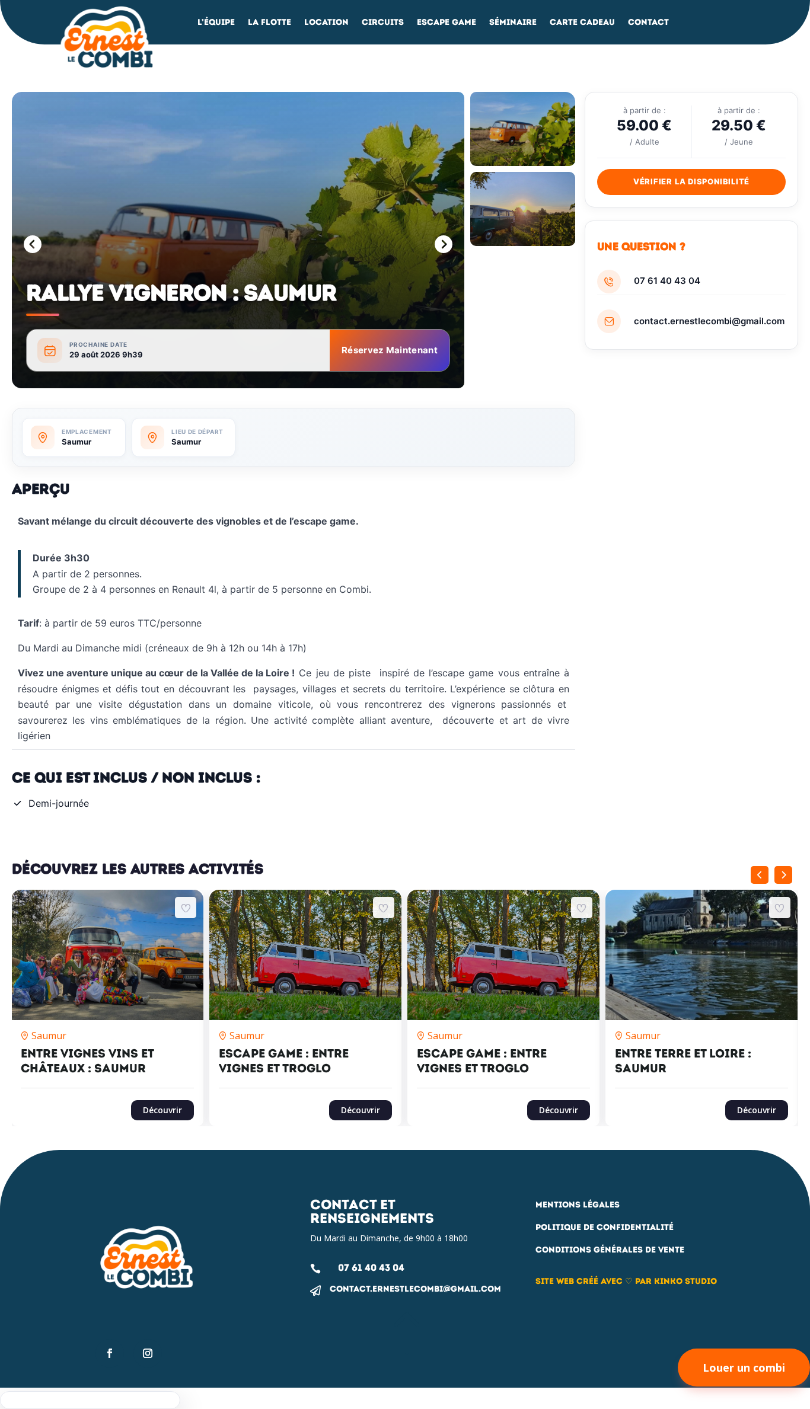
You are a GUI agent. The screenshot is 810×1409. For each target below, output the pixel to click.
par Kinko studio (676, 1281)
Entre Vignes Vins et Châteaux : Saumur (87, 1060)
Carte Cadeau (582, 22)
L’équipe (216, 22)
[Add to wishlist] (185, 907)
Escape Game (446, 22)
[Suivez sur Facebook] (109, 1353)
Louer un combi (744, 1367)
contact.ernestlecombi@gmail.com (709, 321)
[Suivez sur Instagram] (147, 1353)
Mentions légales (577, 1205)
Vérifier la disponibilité (691, 181)
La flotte (269, 22)
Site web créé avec (579, 1281)
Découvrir (162, 1110)
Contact (648, 22)
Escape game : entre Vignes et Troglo (284, 1060)
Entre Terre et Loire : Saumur (683, 1060)
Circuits (383, 22)
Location (326, 22)
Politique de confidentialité (604, 1227)
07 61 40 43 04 (667, 280)
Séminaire (513, 22)
